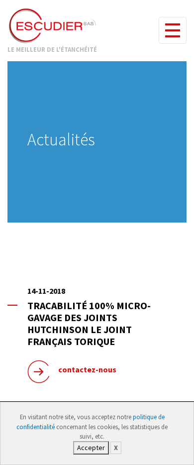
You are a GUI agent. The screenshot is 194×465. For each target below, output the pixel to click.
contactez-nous (87, 369)
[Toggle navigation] (173, 30)
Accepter (91, 447)
